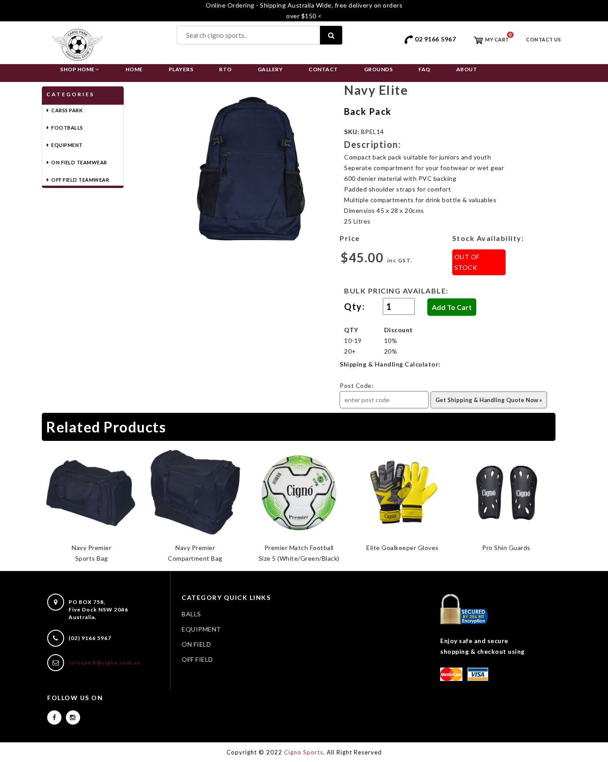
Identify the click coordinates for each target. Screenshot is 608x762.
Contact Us (543, 39)
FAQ (424, 69)
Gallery (270, 69)
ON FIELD (196, 644)
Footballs (67, 127)
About (467, 69)
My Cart (496, 39)
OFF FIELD (197, 659)
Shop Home (78, 69)
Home (134, 69)
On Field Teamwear (79, 162)
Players (181, 69)
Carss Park (66, 110)
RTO (225, 69)
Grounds (378, 69)
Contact (323, 69)
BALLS (191, 614)
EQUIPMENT (201, 629)
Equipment (67, 145)
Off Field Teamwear (80, 180)
